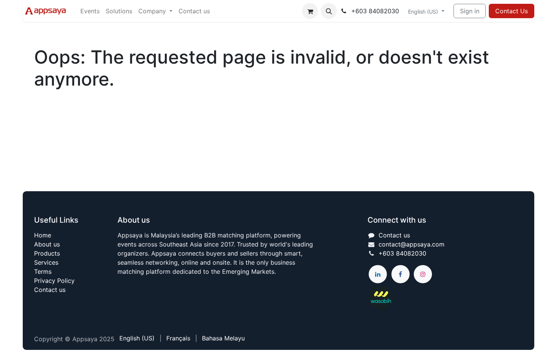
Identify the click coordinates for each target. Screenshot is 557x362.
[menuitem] (90, 11)
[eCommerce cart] (310, 11)
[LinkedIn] (378, 274)
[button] (329, 11)
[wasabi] (417, 298)
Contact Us (511, 11)
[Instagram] (423, 274)
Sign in (469, 11)
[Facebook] (400, 274)
